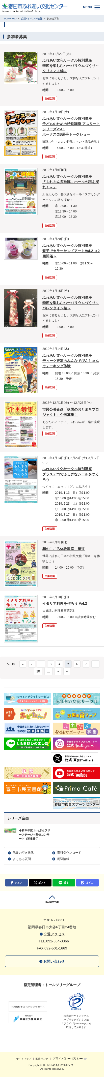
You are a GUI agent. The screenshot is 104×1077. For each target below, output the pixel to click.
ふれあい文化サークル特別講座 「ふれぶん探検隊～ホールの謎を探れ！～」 (70, 181)
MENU (87, 7)
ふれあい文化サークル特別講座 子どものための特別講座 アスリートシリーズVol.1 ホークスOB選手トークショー (71, 126)
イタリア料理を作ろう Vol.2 (64, 603)
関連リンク (42, 1058)
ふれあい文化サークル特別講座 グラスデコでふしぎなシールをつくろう (70, 474)
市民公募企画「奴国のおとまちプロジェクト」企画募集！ (70, 412)
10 (38, 671)
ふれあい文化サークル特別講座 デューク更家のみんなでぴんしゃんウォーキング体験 (70, 360)
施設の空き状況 (23, 852)
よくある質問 (22, 859)
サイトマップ (23, 1058)
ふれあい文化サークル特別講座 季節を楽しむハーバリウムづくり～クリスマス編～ (70, 65)
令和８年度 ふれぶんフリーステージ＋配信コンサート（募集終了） (34, 834)
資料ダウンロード (69, 852)
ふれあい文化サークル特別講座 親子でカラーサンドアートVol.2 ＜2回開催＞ (71, 250)
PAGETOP (52, 902)
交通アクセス (54, 934)
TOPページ (10, 18)
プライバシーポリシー (68, 1058)
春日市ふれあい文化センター (38, 7)
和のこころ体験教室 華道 (63, 549)
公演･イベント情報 (31, 18)
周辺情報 (63, 859)
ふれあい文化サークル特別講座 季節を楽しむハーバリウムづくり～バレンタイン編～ (70, 302)
